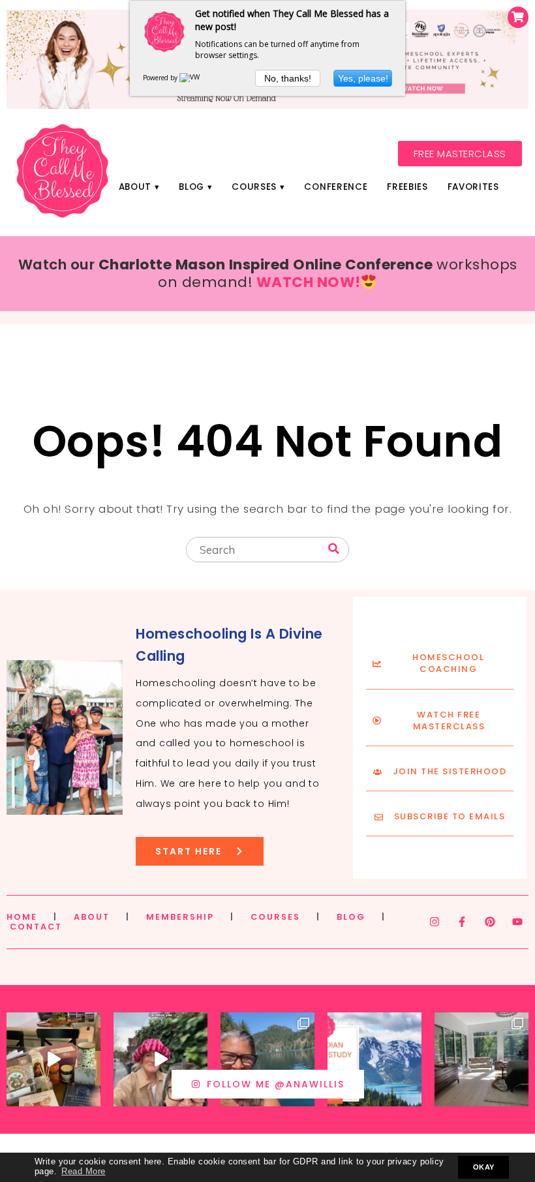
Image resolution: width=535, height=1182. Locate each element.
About (135, 187)
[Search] (333, 549)
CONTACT (36, 926)
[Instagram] (434, 921)
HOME (22, 916)
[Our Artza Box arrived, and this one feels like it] (53, 1059)
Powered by (161, 77)
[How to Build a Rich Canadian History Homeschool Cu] (374, 1059)
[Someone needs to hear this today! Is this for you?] (160, 1059)
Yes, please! (363, 78)
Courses (254, 187)
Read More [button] (83, 1171)
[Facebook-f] (461, 921)
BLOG (351, 916)
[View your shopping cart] (518, 17)
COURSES (275, 916)
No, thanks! (287, 78)
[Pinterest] (490, 921)
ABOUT (92, 916)
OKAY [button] (484, 1167)
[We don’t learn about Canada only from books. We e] (267, 1059)
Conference (335, 187)
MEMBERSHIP (180, 916)
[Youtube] (517, 921)
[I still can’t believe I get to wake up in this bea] (481, 1059)
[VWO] (192, 77)
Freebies (407, 187)
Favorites (473, 187)
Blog (191, 187)
